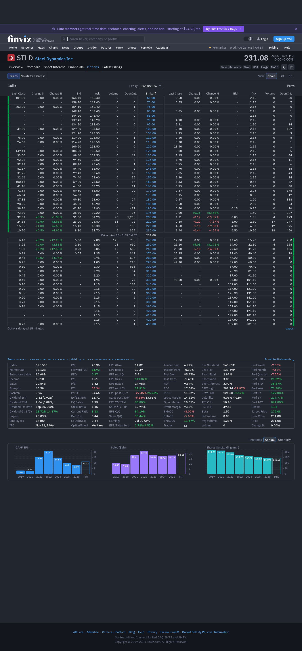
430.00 (151, 324)
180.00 (151, 199)
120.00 (151, 146)
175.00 (151, 195)
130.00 (151, 155)
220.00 (151, 226)
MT (24, 359)
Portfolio (146, 47)
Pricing (273, 47)
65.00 (151, 98)
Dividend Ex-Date (21, 407)
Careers (107, 632)
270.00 (151, 253)
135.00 (151, 159)
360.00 (151, 293)
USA (255, 67)
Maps (41, 47)
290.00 (151, 262)
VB (100, 359)
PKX (38, 359)
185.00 (151, 204)
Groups (78, 47)
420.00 (151, 319)
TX (67, 359)
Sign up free (284, 39)
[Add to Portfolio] (291, 67)
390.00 (151, 306)
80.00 (151, 111)
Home (13, 47)
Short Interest (54, 67)
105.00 (151, 133)
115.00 (151, 142)
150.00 (151, 173)
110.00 (151, 137)
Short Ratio (209, 379)
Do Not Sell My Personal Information (205, 632)
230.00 (151, 230)
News (65, 47)
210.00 (151, 221)
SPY (104, 359)
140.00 (151, 164)
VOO (90, 359)
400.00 (151, 310)
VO (109, 359)
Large (264, 67)
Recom (256, 407)
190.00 (151, 208)
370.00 (151, 297)
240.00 (151, 240)
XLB (114, 359)
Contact (120, 632)
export (290, 328)
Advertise (93, 632)
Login (264, 39)
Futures (106, 47)
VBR (126, 359)
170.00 (151, 190)
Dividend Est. (18, 397)
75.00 (151, 106)
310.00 (151, 271)
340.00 (151, 284)
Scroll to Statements (278, 359)
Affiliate (78, 632)
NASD (275, 67)
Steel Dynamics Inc (54, 58)
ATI (57, 359)
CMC (44, 359)
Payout (14, 416)
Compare (33, 67)
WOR (51, 359)
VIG (132, 359)
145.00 (151, 168)
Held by (76, 359)
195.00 (151, 212)
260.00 (151, 249)
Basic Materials (231, 67)
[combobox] (103, 38)
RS (33, 359)
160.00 (151, 182)
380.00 (151, 302)
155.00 (151, 177)
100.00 (151, 129)
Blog (132, 632)
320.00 (151, 275)
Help (287, 47)
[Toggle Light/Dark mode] (248, 38)
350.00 (151, 288)
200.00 (151, 217)
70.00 (151, 102)
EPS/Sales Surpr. (120, 425)
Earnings (114, 420)
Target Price (259, 411)
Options (93, 67)
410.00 (151, 315)
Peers (11, 359)
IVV (96, 359)
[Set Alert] (284, 67)
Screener (27, 47)
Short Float (209, 374)
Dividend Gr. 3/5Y (21, 411)
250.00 (151, 244)
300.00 (151, 266)
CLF (29, 359)
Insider (92, 47)
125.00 (151, 151)
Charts (53, 47)
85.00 (151, 115)
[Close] (296, 29)
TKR (62, 359)
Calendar (162, 47)
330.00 (151, 280)
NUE (19, 359)
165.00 (151, 186)
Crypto (132, 47)
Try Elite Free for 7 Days (221, 29)
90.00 (151, 120)
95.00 (151, 124)
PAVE (120, 359)
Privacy (152, 632)
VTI (84, 359)
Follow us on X (170, 632)
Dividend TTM (18, 402)
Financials (76, 67)
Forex (119, 47)
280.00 (151, 257)
